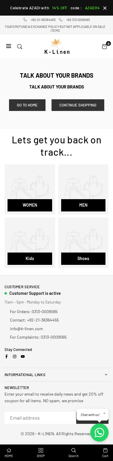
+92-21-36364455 (43, 20)
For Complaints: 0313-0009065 (38, 337)
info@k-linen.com (26, 328)
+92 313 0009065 (78, 20)
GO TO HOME (27, 105)
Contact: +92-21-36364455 (34, 319)
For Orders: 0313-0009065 (34, 311)
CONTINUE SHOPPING (77, 105)
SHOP (41, 456)
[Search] (19, 46)
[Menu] (8, 46)
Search (73, 456)
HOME (9, 456)
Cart (105, 456)
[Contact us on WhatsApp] (99, 433)
